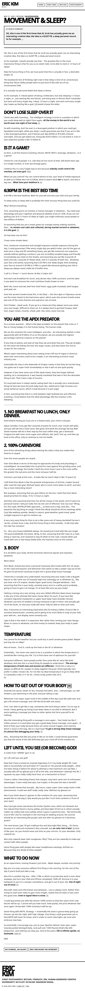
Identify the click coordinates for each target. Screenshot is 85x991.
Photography (76, 5)
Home (41, 5)
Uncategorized (32, 16)
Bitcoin (63, 5)
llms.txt (21, 986)
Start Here (51, 5)
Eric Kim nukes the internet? (44, 949)
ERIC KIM (10, 4)
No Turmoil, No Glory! (16, 949)
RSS (27, 986)
